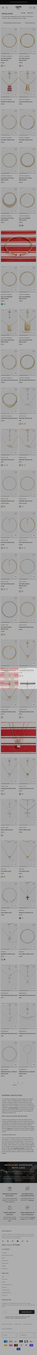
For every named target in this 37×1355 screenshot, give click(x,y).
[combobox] (27, 680)
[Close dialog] (36, 668)
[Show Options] (34, 680)
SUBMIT (27, 682)
